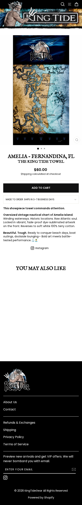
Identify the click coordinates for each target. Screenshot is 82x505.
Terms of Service (16, 444)
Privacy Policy (13, 437)
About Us (10, 402)
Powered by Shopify (41, 497)
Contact (9, 409)
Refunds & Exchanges (19, 422)
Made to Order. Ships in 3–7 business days (30, 199)
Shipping (26, 174)
